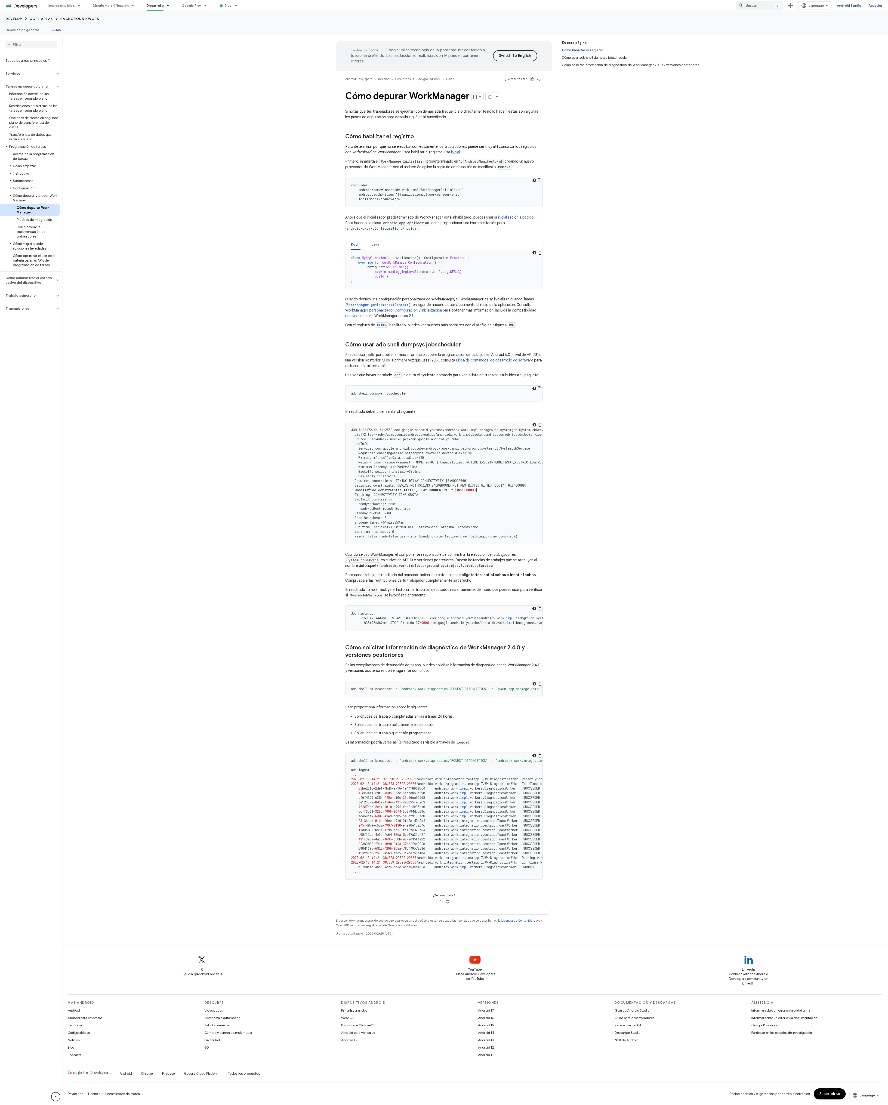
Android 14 (486, 1033)
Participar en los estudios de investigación (781, 1033)
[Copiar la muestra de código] (540, 180)
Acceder (875, 5)
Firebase (168, 1073)
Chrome (147, 1073)
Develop (14, 19)
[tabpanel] (444, 269)
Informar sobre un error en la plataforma (780, 1010)
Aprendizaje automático (222, 1018)
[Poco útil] (539, 79)
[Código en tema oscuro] (534, 180)
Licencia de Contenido (516, 921)
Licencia (94, 1094)
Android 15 (486, 1025)
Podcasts (74, 1055)
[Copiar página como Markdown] (490, 97)
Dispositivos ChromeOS (358, 1025)
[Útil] (532, 79)
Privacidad (212, 1040)
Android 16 (486, 1018)
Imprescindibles (61, 5)
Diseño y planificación (111, 5)
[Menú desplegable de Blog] (238, 5)
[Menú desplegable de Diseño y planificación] (135, 5)
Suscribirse (829, 1094)
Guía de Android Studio (632, 1010)
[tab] (355, 244)
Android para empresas (85, 1018)
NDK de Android (626, 1040)
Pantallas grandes (354, 1010)
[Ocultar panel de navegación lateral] (55, 1096)
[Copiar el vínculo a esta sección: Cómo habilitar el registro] (418, 137)
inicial (455, 152)
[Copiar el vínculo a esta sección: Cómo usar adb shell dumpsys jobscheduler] (465, 345)
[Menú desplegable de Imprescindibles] (81, 5)
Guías (56, 30)
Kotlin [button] (356, 244)
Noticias (74, 1040)
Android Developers (358, 79)
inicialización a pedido (516, 217)
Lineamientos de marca (122, 1094)
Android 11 (485, 1055)
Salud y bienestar (216, 1025)
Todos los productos (244, 1073)
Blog (228, 5)
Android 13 (486, 1040)
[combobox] (759, 5)
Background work (79, 19)
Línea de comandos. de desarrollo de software (494, 360)
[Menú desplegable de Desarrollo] (170, 5)
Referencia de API (628, 1025)
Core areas (41, 19)
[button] (27, 73)
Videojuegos (213, 1010)
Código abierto (79, 1033)
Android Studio (849, 5)
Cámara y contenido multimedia (228, 1033)
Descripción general (22, 30)
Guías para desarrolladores (634, 1018)
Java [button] (375, 244)
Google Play (191, 5)
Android (74, 1010)
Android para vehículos (358, 1033)
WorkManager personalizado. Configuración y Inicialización (393, 310)
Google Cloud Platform (201, 1073)
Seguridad (75, 1025)
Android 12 (486, 1047)
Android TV (349, 1040)
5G (206, 1047)
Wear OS (347, 1018)
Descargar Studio (627, 1033)
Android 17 (486, 1010)
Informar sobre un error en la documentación (784, 1018)
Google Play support (766, 1025)
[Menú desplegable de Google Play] (207, 5)
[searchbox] (31, 44)
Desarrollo (155, 5)
